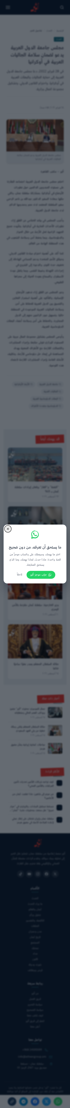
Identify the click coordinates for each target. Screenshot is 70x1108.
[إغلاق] (8, 529)
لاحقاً (19, 574)
